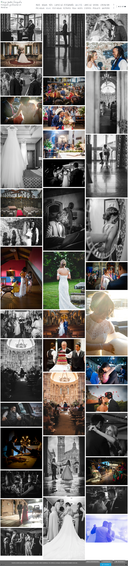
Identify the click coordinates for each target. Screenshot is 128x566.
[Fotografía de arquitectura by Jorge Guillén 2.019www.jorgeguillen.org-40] (21, 278)
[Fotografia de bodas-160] (21, 110)
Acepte (106, 564)
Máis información (93, 561)
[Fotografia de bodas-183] (107, 471)
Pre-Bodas (40, 8)
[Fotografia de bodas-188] (21, 484)
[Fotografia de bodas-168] (64, 91)
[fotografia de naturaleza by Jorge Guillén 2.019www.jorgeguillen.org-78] (21, 232)
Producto (96, 8)
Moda (74, 8)
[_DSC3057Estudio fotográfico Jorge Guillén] (21, 324)
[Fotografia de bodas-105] (64, 466)
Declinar (120, 561)
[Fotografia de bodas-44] (64, 355)
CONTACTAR (105, 5)
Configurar (107, 561)
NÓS (51, 5)
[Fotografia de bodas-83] (21, 542)
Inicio (38, 5)
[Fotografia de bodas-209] (107, 370)
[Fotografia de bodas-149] (21, 513)
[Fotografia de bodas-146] (107, 229)
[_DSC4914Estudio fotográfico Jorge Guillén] (64, 45)
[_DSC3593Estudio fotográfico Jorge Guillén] (64, 324)
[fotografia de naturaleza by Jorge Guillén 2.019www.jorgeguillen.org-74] (107, 56)
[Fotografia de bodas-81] (107, 434)
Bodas (44, 5)
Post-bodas (57, 8)
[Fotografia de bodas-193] (64, 219)
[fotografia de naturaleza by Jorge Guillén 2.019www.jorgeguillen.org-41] (64, 118)
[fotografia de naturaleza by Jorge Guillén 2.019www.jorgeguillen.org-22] (64, 404)
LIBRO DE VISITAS (91, 5)
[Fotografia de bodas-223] (107, 500)
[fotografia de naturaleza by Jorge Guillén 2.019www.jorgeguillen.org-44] (64, 144)
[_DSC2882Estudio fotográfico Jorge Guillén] (64, 528)
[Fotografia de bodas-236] (21, 448)
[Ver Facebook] (123, 7)
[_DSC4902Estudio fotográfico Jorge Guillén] (21, 27)
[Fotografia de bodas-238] (64, 173)
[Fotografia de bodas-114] (21, 82)
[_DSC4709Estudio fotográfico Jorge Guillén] (21, 156)
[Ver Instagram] (121, 7)
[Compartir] (119, 7)
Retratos (67, 8)
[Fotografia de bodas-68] (64, 280)
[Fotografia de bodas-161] (107, 323)
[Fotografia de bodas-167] (107, 276)
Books (80, 8)
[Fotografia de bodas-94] (21, 54)
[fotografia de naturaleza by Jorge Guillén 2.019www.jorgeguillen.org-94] (107, 27)
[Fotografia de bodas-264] (21, 203)
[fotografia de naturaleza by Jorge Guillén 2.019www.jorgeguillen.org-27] (107, 102)
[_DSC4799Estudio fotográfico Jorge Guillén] (107, 166)
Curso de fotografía (63, 5)
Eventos (87, 8)
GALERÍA (78, 5)
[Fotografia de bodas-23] (107, 398)
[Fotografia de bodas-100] (21, 415)
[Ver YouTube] (125, 7)
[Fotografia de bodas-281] (107, 529)
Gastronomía (107, 8)
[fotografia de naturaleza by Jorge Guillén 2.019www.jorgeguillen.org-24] (21, 370)
